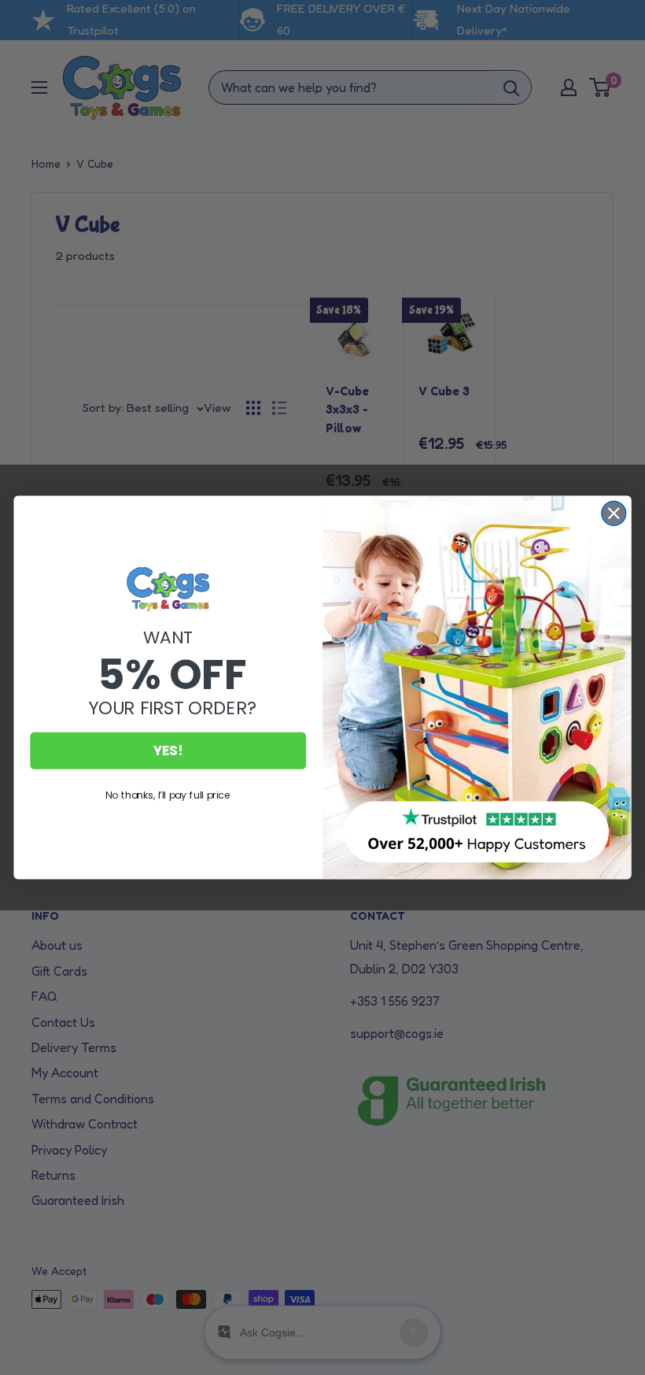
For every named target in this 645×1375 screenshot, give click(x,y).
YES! (168, 750)
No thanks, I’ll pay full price (167, 795)
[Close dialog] (614, 514)
